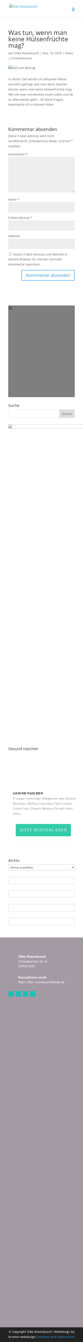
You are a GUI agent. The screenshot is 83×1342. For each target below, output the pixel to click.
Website (14, 236)
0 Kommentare (21, 58)
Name (13, 199)
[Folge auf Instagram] (11, 994)
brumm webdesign (22, 1337)
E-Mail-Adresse (20, 218)
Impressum (46, 1337)
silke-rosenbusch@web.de (45, 982)
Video (69, 53)
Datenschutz (66, 1337)
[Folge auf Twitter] (33, 994)
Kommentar (18, 154)
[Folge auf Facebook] (18, 994)
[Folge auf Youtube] (25, 994)
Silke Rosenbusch (26, 53)
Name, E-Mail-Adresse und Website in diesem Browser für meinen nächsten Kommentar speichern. (37, 259)
